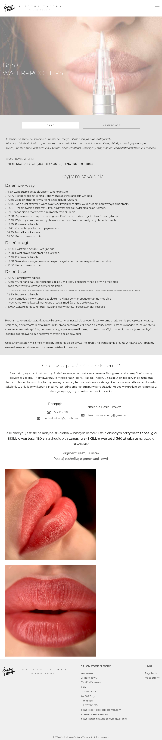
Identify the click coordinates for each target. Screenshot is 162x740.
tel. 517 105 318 (89, 705)
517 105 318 (61, 412)
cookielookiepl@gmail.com (61, 418)
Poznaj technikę (81, 459)
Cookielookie (67, 737)
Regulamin (151, 673)
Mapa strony (152, 677)
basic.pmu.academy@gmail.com (108, 415)
